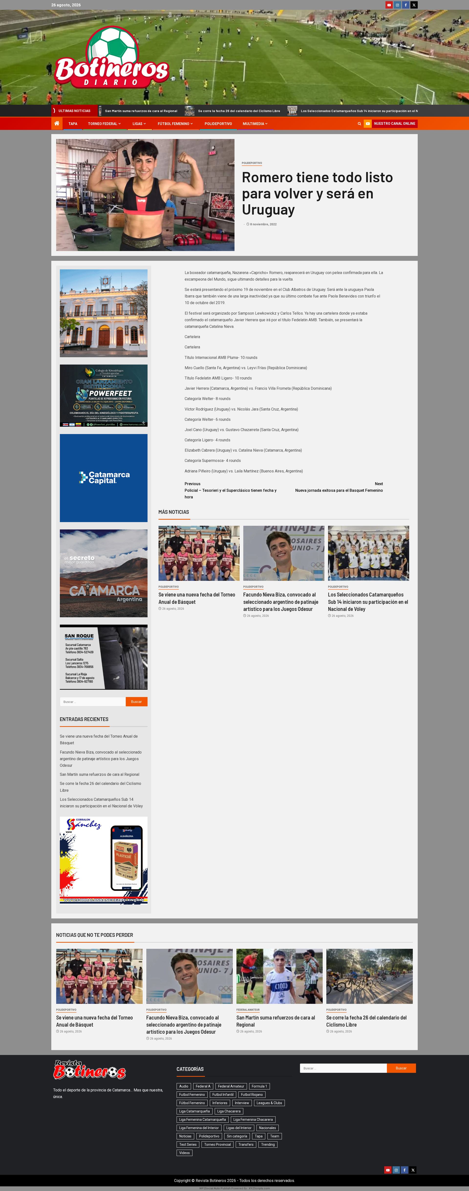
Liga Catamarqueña (194, 1111)
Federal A (203, 1086)
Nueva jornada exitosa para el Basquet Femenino (339, 487)
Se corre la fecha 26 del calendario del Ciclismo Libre (143, 111)
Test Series (188, 1144)
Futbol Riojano (252, 1095)
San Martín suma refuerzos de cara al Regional (99, 774)
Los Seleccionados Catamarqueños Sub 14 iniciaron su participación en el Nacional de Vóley (276, 111)
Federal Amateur (248, 1009)
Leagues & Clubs (269, 1103)
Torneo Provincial (217, 1144)
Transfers (246, 1144)
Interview (242, 1103)
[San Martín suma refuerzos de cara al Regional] (279, 976)
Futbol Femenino (192, 1095)
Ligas (137, 124)
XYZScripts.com (259, 1188)
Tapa (72, 124)
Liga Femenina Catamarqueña (202, 1120)
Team (274, 1136)
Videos (184, 1153)
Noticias (185, 1136)
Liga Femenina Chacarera (253, 1120)
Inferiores (220, 1103)
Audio (183, 1086)
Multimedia (253, 124)
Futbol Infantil (223, 1095)
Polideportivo (218, 124)
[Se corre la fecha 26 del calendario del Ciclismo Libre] (369, 976)
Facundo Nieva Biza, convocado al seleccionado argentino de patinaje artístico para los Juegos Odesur (280, 601)
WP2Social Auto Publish (215, 1188)
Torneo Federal (102, 124)
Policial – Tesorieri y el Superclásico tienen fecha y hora (231, 490)
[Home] (57, 123)
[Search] (359, 123)
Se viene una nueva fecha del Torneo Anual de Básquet (411, 111)
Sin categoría (237, 1136)
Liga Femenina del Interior (199, 1128)
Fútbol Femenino (173, 124)
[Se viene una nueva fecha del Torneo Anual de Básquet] (199, 553)
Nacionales (267, 1128)
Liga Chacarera (229, 1111)
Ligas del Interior (239, 1128)
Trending (268, 1144)
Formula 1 (259, 1086)
